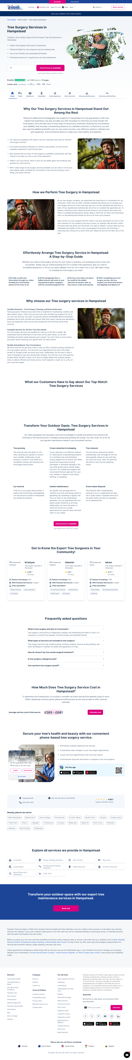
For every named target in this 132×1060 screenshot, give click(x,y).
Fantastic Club (44, 7)
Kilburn (24, 823)
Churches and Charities (107, 96)
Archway (61, 823)
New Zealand (46, 1046)
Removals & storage (64, 997)
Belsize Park (30, 817)
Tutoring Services (63, 1026)
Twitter (91, 1016)
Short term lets (70, 96)
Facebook (85, 1016)
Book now (66, 908)
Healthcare (30, 96)
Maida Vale (73, 823)
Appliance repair (63, 1010)
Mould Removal (63, 1032)
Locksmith (17, 860)
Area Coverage (12, 1016)
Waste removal (62, 1001)
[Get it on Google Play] (78, 772)
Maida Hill (85, 823)
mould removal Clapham (65, 953)
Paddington (38, 828)
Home (12, 96)
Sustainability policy (39, 997)
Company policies (38, 994)
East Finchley (25, 828)
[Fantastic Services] (14, 7)
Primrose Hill (59, 817)
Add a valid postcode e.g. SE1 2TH (19, 78)
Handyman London (64, 1017)
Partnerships (11, 1009)
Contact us (36, 985)
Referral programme (14, 1003)
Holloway (11, 828)
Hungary (91, 1046)
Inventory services (64, 1004)
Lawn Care (47, 873)
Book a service (118, 7)
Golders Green (116, 817)
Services (31, 7)
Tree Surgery (11, 20)
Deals (66, 7)
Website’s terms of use (40, 1004)
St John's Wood (74, 817)
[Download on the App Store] (65, 772)
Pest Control (78, 860)
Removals (106, 860)
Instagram (111, 1016)
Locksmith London (64, 1014)
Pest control (62, 1007)
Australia (24, 1046)
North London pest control (89, 953)
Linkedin (118, 1016)
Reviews (35, 982)
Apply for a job (56, 7)
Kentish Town (90, 817)
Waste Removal (79, 867)
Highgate (35, 823)
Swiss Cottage (44, 817)
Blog (8, 1012)
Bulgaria (111, 1046)
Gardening (61, 982)
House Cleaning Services (53, 860)
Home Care (61, 1029)
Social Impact (11, 999)
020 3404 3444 (27, 802)
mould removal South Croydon (42, 953)
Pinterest (98, 1016)
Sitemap (10, 1019)
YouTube (105, 1016)
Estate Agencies (55, 96)
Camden (103, 817)
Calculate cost (95, 712)
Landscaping (18, 867)
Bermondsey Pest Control (57, 942)
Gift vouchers (11, 996)
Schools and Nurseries (87, 96)
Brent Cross (97, 823)
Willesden (110, 823)
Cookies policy (37, 1007)
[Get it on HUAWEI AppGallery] (91, 772)
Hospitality (41, 96)
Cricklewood (48, 823)
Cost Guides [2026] (13, 979)
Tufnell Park (12, 823)
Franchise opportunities (15, 1006)
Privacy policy (37, 1001)
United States (69, 1046)
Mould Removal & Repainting (20, 873)
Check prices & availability (66, 524)
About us (35, 979)
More (71, 7)
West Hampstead (14, 817)
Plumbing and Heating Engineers (51, 867)
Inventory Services (110, 867)
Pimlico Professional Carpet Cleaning (29, 942)
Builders (60, 994)
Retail (20, 96)
